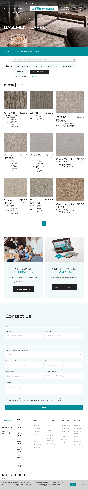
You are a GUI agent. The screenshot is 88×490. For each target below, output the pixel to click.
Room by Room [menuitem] (79, 428)
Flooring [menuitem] (36, 425)
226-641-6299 (29, 3)
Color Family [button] (67, 66)
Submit (44, 407)
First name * (9, 331)
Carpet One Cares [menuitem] (78, 432)
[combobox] (42, 59)
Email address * (49, 360)
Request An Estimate (78, 8)
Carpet (24, 19)
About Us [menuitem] (77, 425)
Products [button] (6, 8)
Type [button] (37, 66)
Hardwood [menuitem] (37, 431)
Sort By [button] (21, 84)
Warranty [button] (20, 72)
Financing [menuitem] (37, 447)
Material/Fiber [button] (22, 66)
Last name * (48, 331)
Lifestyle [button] (51, 66)
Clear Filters (34, 76)
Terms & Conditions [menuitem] (77, 440)
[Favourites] (63, 14)
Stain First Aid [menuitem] (65, 428)
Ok (73, 485)
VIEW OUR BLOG (21, 289)
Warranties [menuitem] (64, 440)
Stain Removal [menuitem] (65, 425)
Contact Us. (37, 51)
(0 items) (66, 13)
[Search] (74, 59)
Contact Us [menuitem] (17, 13)
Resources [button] (18, 8)
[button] (60, 14)
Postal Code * (9, 371)
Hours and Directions (65, 8)
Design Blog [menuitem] (51, 444)
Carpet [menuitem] (36, 435)
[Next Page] (49, 223)
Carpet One (7, 19)
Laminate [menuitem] (36, 438)
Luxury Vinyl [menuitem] (37, 428)
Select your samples (62, 287)
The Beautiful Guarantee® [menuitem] (65, 435)
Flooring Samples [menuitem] (49, 431)
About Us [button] (6, 13)
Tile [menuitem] (35, 441)
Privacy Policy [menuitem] (78, 445)
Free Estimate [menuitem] (38, 444)
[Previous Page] (39, 223)
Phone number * (10, 360)
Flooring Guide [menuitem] (65, 431)
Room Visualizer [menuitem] (50, 426)
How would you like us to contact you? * (17, 350)
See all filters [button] (38, 72)
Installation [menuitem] (64, 443)
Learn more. (12, 487)
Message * (8, 382)
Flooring (16, 19)
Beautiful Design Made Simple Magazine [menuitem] (51, 437)
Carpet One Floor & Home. (15, 479)
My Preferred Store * (51, 371)
